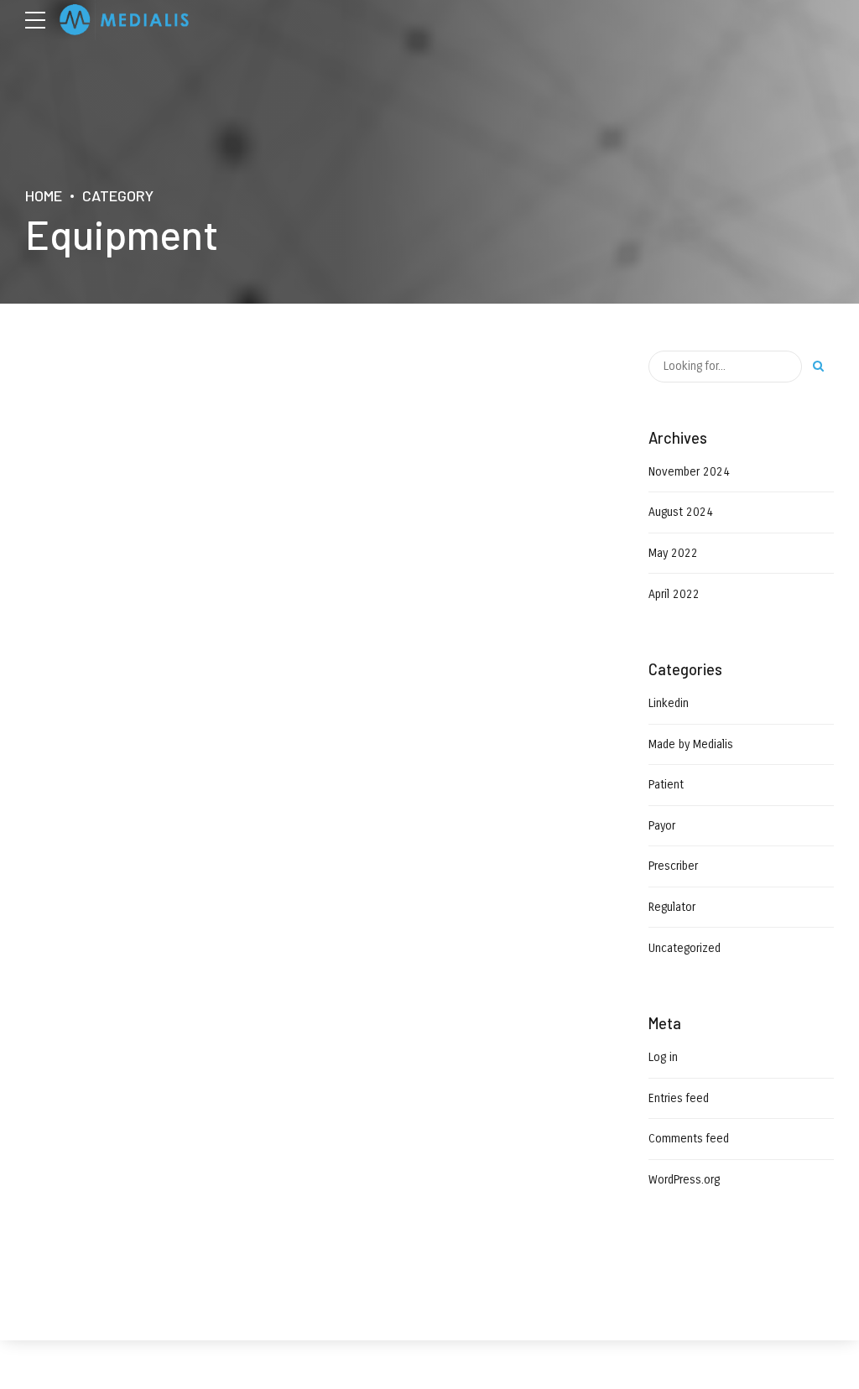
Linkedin (668, 703)
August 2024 (680, 512)
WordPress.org (684, 1180)
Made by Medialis (690, 744)
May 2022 (673, 553)
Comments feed (688, 1138)
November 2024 (689, 472)
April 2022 (674, 594)
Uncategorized (684, 948)
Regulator (671, 907)
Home (43, 195)
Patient (666, 785)
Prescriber (673, 866)
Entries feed (678, 1098)
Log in (663, 1057)
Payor (661, 826)
